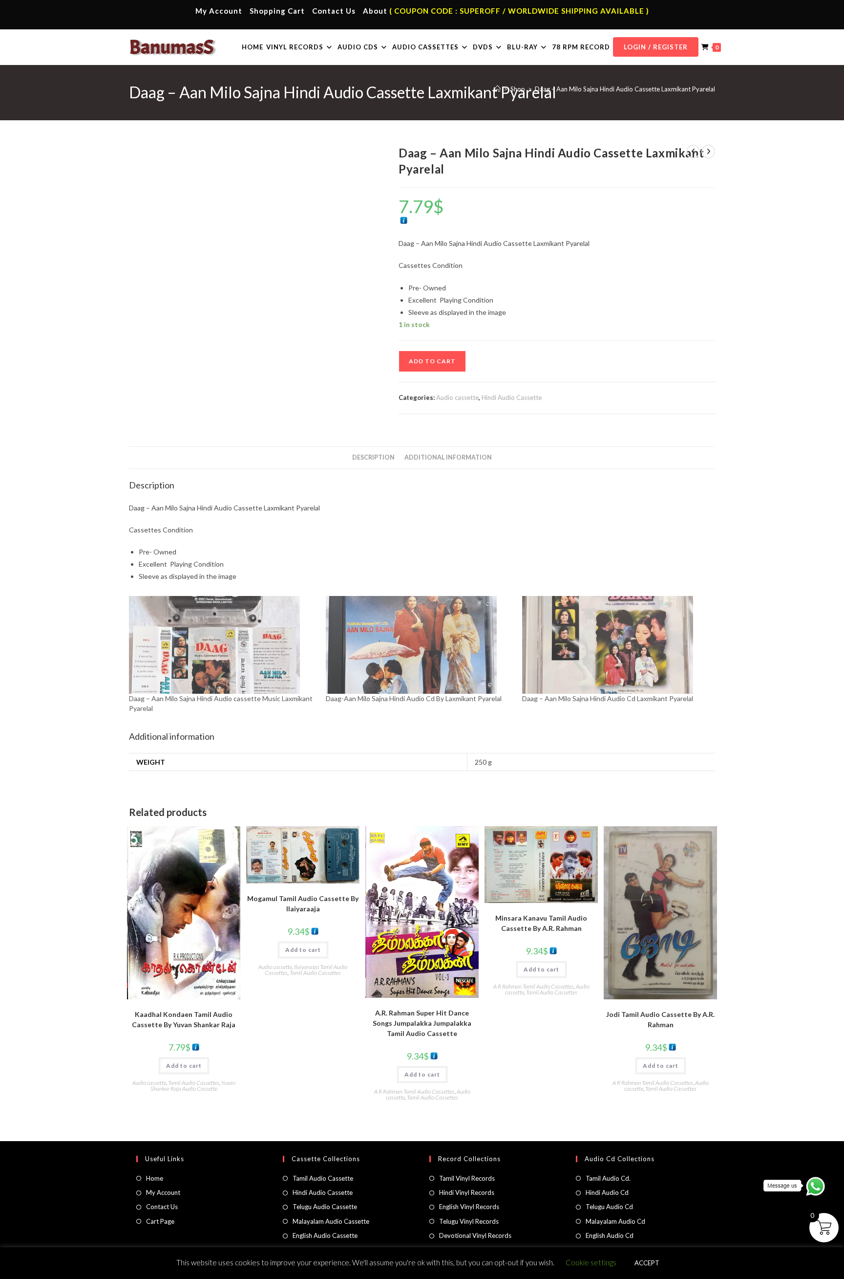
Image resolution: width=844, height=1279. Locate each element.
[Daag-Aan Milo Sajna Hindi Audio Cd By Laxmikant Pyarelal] (419, 645)
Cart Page (160, 1221)
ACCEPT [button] (646, 1263)
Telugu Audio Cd (609, 1207)
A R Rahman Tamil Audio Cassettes (414, 1091)
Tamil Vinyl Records (467, 1178)
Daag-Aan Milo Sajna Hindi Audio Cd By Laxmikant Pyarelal (414, 698)
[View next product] (708, 151)
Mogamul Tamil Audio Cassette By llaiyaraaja (303, 903)
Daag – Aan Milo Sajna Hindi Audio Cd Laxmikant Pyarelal (607, 698)
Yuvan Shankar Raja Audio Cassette (192, 1085)
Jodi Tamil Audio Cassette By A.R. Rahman (660, 1019)
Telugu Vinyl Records (469, 1221)
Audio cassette (457, 397)
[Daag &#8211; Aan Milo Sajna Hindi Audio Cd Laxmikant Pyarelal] (615, 645)
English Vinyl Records (469, 1207)
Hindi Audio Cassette (512, 397)
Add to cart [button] (184, 1065)
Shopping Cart (277, 10)
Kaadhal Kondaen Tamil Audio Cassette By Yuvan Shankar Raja (183, 1019)
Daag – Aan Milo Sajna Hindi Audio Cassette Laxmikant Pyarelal (625, 89)
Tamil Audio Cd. (608, 1178)
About (375, 10)
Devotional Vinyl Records (475, 1235)
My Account (218, 10)
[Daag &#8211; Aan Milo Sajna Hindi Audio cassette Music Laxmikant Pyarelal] (222, 645)
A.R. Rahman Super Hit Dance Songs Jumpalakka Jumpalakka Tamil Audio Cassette (422, 1023)
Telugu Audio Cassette (325, 1207)
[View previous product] (693, 151)
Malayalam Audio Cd (615, 1221)
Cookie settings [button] (591, 1262)
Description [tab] (373, 457)
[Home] (497, 89)
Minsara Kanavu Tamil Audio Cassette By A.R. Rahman (541, 923)
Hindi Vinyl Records (466, 1192)
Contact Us (334, 10)
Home (154, 1178)
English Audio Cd (609, 1235)
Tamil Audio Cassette (323, 1178)
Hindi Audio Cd (607, 1192)
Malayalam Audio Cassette (331, 1221)
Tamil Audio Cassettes (193, 1082)
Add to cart (432, 361)
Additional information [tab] (448, 457)
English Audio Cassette (325, 1235)
